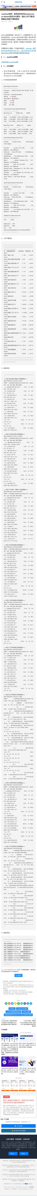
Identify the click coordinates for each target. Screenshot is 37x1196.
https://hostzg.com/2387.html (17, 990)
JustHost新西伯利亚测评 (13, 1011)
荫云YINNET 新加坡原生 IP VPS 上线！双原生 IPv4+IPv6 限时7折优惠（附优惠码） (27, 1045)
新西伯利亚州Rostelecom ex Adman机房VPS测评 (18, 1015)
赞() (10, 21)
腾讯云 (13, 1153)
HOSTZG (18, 2)
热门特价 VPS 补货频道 (18, 1130)
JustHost (12, 1008)
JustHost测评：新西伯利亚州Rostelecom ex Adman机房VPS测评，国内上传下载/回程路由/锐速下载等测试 (18, 16)
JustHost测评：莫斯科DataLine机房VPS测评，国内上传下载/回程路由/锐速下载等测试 (28, 1023)
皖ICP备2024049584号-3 (22, 1187)
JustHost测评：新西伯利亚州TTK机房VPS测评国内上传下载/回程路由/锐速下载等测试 (9, 1022)
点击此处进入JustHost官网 (9, 62)
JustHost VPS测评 (22, 1008)
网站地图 (31, 1187)
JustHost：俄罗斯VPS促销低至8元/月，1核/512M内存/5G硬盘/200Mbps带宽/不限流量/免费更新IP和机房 (18, 51)
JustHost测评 (26, 1011)
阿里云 (24, 1153)
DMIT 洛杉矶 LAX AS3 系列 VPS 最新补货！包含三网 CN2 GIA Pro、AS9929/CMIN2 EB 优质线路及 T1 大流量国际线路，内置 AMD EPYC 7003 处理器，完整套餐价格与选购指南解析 (9, 1049)
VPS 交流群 (18, 1126)
